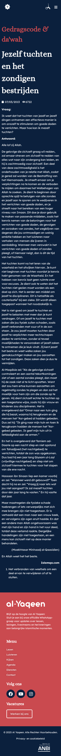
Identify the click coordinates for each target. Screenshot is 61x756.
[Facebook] (10, 694)
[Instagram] (31, 694)
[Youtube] (21, 694)
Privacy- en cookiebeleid (30, 738)
